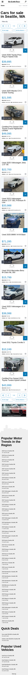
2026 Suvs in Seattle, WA (8, 483)
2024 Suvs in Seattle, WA (8, 456)
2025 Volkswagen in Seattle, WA (10, 492)
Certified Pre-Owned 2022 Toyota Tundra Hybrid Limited (14, 379)
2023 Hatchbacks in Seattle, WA (9, 523)
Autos (2, 5)
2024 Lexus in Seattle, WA (8, 496)
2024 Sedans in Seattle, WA (8, 478)
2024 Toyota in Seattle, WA (8, 465)
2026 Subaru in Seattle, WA (8, 612)
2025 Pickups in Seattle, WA (8, 594)
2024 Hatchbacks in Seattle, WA (9, 572)
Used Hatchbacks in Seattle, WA (9, 665)
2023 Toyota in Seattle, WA (8, 500)
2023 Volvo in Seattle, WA (8, 545)
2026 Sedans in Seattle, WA (8, 559)
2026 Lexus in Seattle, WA (8, 568)
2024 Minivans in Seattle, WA (9, 586)
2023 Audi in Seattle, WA (8, 541)
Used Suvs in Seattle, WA (8, 656)
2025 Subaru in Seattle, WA (8, 509)
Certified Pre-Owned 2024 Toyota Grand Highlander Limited (12, 128)
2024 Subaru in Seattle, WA (8, 532)
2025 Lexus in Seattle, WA (8, 514)
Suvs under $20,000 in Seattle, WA (10, 635)
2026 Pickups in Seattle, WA (8, 603)
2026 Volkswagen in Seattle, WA (10, 608)
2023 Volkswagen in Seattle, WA (10, 518)
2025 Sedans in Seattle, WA (8, 505)
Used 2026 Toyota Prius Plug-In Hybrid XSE (11, 56)
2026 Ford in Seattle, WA (8, 621)
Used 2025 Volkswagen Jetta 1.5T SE (14, 163)
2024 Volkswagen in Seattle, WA (10, 536)
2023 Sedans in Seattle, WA (8, 527)
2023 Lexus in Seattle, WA (8, 487)
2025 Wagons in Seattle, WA (9, 599)
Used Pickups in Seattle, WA (8, 669)
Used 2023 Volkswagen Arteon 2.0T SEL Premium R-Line (14, 200)
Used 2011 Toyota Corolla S (13, 342)
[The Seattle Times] (14, 2)
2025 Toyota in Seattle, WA (8, 469)
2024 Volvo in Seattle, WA (8, 563)
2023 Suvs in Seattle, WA (8, 460)
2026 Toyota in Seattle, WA (8, 474)
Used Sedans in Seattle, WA (8, 660)
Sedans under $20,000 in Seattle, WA (11, 639)
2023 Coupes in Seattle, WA (8, 617)
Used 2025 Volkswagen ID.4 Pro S (13, 307)
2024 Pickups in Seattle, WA (8, 550)
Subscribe (25, 5)
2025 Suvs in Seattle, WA (8, 451)
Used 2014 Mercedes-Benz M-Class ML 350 (13, 271)
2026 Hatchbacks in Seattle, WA (9, 581)
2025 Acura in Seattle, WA (8, 554)
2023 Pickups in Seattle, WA (8, 590)
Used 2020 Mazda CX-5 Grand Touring (12, 92)
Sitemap (14, 673)
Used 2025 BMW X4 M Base (14, 235)
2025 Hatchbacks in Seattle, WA (9, 577)
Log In (20, 5)
